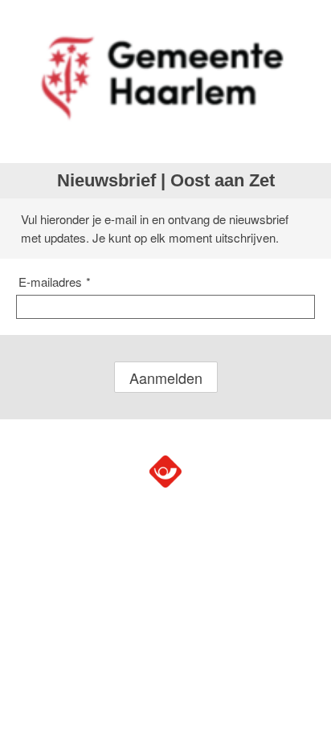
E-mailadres (54, 281)
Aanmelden (165, 377)
